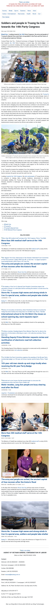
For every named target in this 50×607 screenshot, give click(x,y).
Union (34, 10)
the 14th (21, 34)
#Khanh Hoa (7, 224)
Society (4, 10)
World (34, 14)
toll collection (18, 350)
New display (5, 17)
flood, (19, 272)
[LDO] (25, 238)
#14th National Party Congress (13, 230)
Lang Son (4, 393)
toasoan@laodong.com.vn (12, 574)
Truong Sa (46, 94)
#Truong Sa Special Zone (11, 228)
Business (22, 10)
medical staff (35, 249)
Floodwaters (11, 393)
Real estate (21, 14)
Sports (16, 10)
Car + (39, 14)
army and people (29, 176)
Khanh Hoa (4, 34)
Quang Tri (4, 301)
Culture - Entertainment (9, 14)
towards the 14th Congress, (14, 176)
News (29, 10)
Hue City (23, 272)
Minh (6, 322)
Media (10, 10)
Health (28, 14)
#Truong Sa (7, 226)
